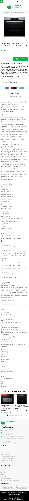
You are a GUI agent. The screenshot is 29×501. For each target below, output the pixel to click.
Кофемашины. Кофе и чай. (8, 460)
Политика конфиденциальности (10, 480)
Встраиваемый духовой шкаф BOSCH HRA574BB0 (21, 406)
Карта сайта (17, 498)
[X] (14, 88)
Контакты (3, 476)
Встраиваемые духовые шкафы (14, 80)
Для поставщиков (6, 478)
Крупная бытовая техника (8, 448)
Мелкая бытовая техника (8, 456)
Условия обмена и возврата (8, 468)
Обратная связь (5, 470)
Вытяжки (3, 450)
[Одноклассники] (9, 88)
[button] (9, 39)
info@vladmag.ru (7, 431)
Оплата (3, 474)
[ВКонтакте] (6, 88)
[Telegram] (22, 88)
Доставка (3, 472)
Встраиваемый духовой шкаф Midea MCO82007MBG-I (6, 406)
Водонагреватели (6, 454)
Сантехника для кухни (7, 458)
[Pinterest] (12, 88)
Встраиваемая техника (7, 452)
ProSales (13, 499)
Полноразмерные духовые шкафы (9, 82)
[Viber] (17, 88)
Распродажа (4, 463)
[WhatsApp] (20, 88)
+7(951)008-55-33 (7, 427)
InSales (23, 499)
